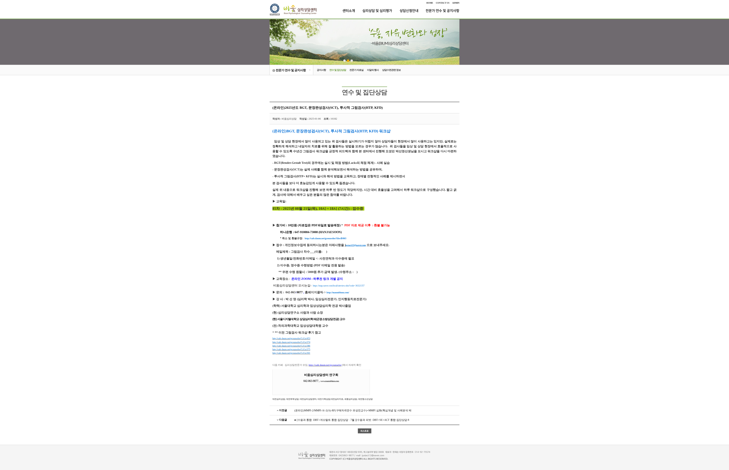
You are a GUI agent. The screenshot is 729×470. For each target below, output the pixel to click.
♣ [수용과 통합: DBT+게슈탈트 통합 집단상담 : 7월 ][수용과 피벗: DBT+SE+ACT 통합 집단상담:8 (351, 420)
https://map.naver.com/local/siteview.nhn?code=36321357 (338, 285)
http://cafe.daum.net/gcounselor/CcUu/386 (291, 346)
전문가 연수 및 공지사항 (291, 70)
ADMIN (455, 3)
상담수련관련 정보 (391, 70)
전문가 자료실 (357, 70)
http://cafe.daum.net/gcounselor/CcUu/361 (291, 353)
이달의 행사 (373, 70)
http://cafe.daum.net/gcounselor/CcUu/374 (291, 342)
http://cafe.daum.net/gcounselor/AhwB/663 (325, 238)
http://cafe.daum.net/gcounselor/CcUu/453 (291, 338)
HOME (429, 3)
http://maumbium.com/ (338, 292)
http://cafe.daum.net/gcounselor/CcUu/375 (291, 349)
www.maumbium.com (329, 381)
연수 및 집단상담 (337, 70)
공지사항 (321, 70)
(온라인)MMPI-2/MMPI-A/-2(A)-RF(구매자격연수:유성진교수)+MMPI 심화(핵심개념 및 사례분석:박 (352, 410)
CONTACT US (442, 3)
